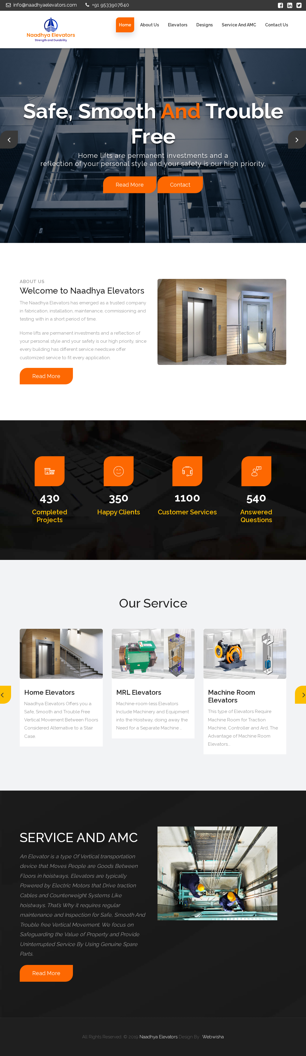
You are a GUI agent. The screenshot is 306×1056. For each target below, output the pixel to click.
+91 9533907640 (110, 5)
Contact (92, 175)
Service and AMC (239, 24)
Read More (42, 175)
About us (149, 24)
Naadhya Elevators (159, 1037)
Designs (204, 24)
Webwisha (213, 1037)
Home (125, 24)
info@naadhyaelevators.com (44, 5)
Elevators (177, 24)
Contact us (276, 24)
